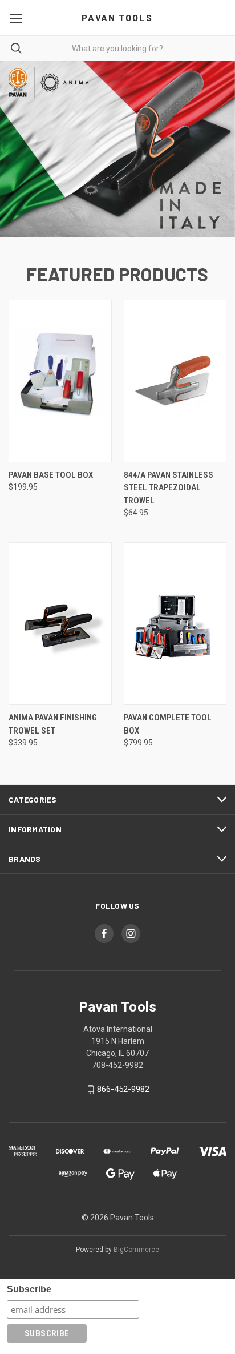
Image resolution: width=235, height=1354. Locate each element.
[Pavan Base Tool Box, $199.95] (60, 381)
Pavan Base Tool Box (51, 475)
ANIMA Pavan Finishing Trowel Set (53, 724)
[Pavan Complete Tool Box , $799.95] (175, 624)
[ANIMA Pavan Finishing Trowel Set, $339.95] (60, 624)
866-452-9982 (123, 1089)
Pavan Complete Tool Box (168, 724)
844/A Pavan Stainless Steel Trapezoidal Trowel (168, 488)
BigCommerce (136, 1250)
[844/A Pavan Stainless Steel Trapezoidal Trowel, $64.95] (175, 381)
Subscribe (29, 1289)
